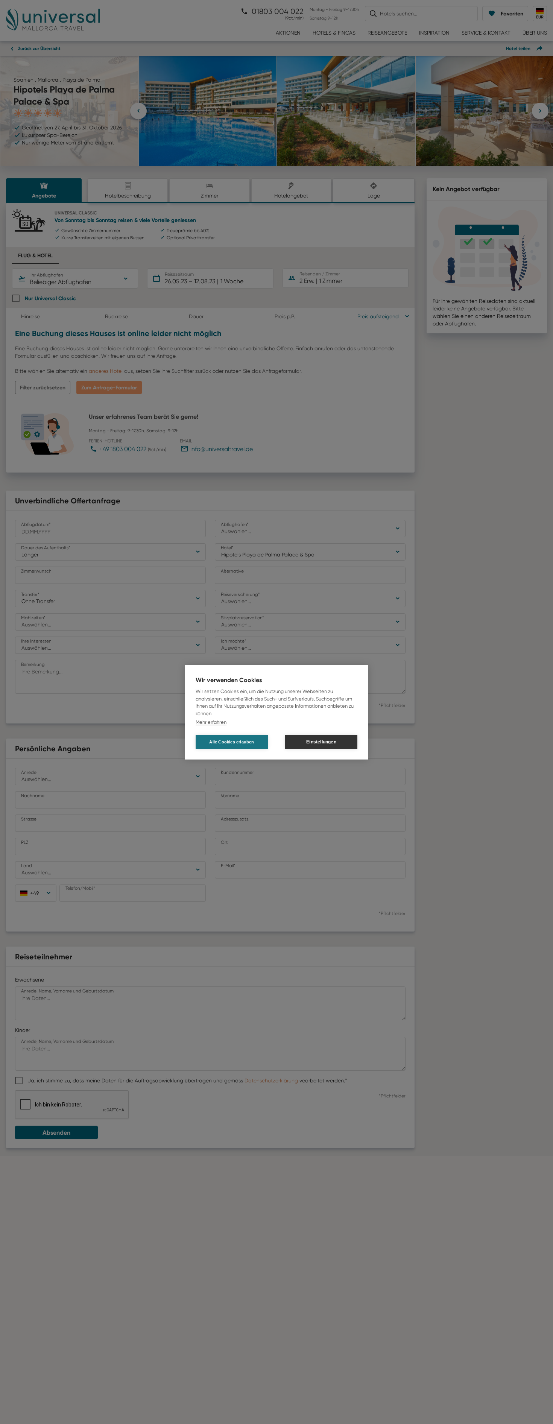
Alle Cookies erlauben (231, 741)
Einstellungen (321, 741)
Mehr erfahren (211, 722)
